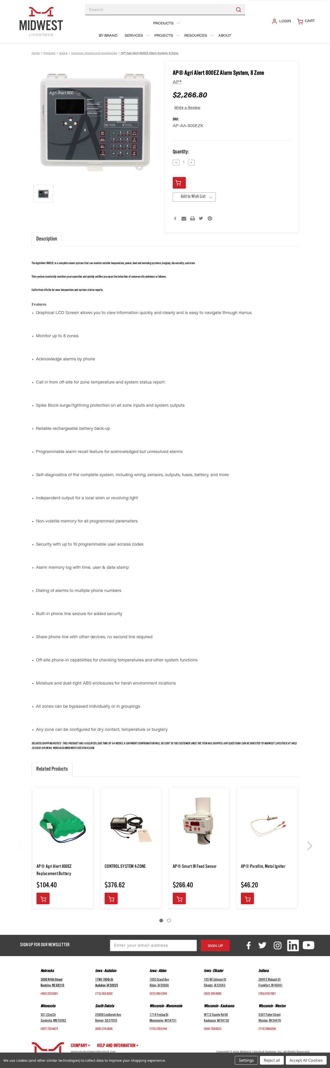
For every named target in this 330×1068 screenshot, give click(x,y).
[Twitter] (201, 218)
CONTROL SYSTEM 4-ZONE (125, 867)
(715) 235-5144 (158, 1029)
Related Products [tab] (52, 770)
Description (46, 239)
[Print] (192, 218)
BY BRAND (108, 36)
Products (163, 23)
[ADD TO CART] (43, 898)
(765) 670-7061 (267, 994)
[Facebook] (175, 218)
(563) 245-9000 (212, 994)
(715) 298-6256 (267, 1029)
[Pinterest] (210, 218)
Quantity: (181, 152)
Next (309, 845)
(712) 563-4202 (104, 994)
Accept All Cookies (306, 1060)
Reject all (272, 1060)
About (224, 36)
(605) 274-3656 (104, 1029)
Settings (246, 1060)
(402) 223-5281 (49, 994)
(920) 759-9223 (212, 1029)
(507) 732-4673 (49, 1029)
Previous (20, 845)
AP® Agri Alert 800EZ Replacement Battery (54, 871)
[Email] (183, 218)
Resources (195, 36)
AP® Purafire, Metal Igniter (263, 867)
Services (134, 36)
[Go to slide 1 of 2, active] (161, 920)
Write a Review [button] (187, 108)
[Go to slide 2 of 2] (169, 920)
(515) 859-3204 (158, 994)
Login (285, 21)
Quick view (63, 826)
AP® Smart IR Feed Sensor (194, 867)
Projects (163, 36)
